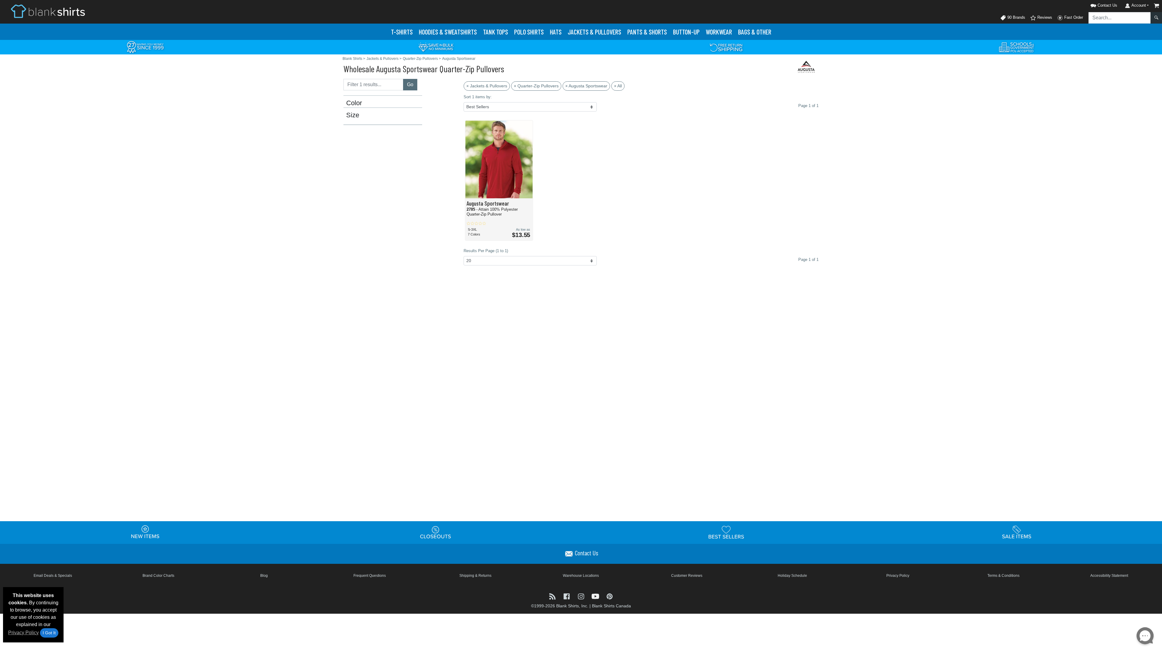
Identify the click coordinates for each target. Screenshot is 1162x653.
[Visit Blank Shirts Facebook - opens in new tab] (567, 595)
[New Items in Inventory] (145, 532)
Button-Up (686, 32)
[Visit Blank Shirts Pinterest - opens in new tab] (609, 595)
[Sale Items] (1016, 532)
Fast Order (1073, 17)
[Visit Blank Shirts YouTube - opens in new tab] (596, 595)
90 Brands (1015, 17)
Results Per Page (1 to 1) (486, 251)
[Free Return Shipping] (726, 46)
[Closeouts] (435, 532)
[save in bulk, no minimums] (435, 46)
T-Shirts (402, 32)
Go (410, 84)
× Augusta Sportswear (586, 85)
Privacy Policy (23, 632)
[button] (1096, 4)
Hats (556, 32)
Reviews (1044, 17)
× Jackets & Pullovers (486, 85)
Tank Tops (495, 32)
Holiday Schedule (792, 575)
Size (352, 115)
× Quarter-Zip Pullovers (536, 85)
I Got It (49, 632)
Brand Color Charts (158, 575)
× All (618, 85)
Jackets (594, 32)
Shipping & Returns (475, 575)
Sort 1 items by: (478, 97)
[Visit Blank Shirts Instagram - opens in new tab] (581, 595)
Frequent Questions (369, 575)
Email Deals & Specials (53, 575)
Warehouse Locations (581, 575)
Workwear (719, 32)
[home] (47, 11)
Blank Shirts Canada (611, 605)
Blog (264, 575)
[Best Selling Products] (726, 532)
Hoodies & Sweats (448, 32)
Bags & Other (754, 32)
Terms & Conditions (1003, 575)
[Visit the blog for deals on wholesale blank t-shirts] (553, 595)
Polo (529, 32)
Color (354, 103)
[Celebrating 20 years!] (145, 46)
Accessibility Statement (1109, 575)
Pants (647, 32)
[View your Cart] (1157, 5)
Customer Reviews (686, 575)
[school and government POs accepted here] (1017, 47)
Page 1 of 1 (808, 259)
